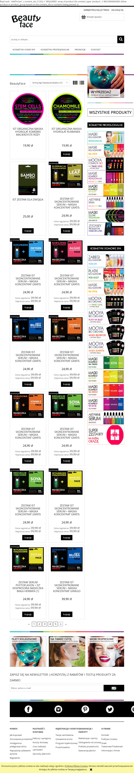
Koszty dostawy (40, 742)
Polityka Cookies (109, 739)
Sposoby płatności (41, 753)
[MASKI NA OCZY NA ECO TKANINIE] (105, 376)
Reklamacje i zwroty (88, 738)
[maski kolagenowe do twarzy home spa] (28, 651)
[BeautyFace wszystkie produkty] (110, 112)
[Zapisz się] (114, 688)
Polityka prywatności (88, 746)
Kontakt (105, 735)
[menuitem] (24, 49)
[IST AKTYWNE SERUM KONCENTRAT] (105, 417)
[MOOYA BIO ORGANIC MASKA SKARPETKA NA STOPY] (105, 347)
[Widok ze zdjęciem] (75, 83)
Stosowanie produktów (21, 739)
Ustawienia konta (64, 739)
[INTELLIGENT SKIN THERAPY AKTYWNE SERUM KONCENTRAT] (105, 202)
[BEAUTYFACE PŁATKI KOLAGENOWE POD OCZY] (105, 274)
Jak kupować (16, 735)
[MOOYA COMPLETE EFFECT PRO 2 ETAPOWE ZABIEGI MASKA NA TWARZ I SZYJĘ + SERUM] (105, 163)
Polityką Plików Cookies (76, 766)
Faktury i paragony (42, 738)
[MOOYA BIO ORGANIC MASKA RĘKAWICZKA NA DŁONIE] (105, 332)
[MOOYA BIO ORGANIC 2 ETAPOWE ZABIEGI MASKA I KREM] (105, 301)
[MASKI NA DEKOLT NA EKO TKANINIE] (105, 403)
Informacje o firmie (110, 750)
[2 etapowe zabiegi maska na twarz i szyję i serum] (67, 651)
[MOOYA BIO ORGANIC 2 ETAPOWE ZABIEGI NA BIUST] (105, 316)
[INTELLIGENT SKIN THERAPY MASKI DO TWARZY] (105, 362)
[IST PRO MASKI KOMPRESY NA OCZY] (105, 189)
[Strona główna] (26, 23)
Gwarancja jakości (87, 750)
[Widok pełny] (82, 83)
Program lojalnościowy (67, 743)
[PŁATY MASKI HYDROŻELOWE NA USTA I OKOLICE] (105, 150)
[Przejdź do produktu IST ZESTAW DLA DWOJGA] (28, 180)
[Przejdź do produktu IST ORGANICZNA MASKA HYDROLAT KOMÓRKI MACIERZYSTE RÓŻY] (28, 109)
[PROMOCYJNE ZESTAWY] (105, 434)
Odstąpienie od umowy (89, 742)
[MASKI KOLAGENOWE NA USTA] (105, 288)
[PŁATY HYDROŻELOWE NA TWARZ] (105, 137)
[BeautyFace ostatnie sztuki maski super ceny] (105, 81)
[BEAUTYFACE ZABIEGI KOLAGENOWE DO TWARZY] (105, 260)
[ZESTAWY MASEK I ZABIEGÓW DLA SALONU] (105, 228)
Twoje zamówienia (64, 735)
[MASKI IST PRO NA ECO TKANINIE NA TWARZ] (105, 176)
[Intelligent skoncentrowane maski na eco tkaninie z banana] (106, 651)
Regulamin (15, 757)
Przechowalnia (63, 747)
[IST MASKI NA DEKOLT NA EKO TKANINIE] (105, 390)
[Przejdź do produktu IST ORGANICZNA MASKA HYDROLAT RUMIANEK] (67, 109)
